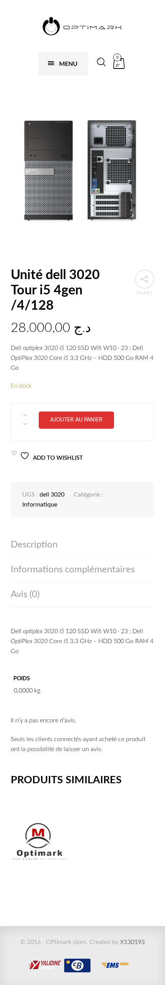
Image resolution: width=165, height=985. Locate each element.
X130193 (132, 942)
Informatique (39, 504)
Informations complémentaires (73, 569)
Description (34, 544)
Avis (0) (25, 594)
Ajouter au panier (76, 420)
